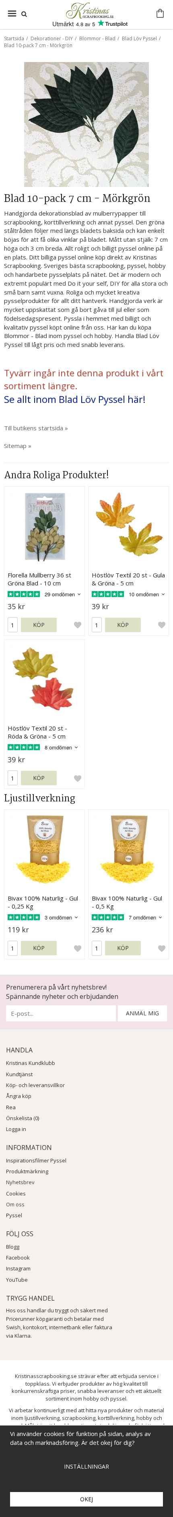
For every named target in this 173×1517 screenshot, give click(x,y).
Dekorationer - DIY (52, 38)
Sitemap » (17, 446)
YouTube (17, 1279)
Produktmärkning (27, 1171)
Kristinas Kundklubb (30, 1063)
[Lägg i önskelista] (77, 624)
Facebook (18, 1257)
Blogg (12, 1246)
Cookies (16, 1193)
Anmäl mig (142, 1013)
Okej (86, 1499)
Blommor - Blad (97, 38)
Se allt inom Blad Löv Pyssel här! (75, 399)
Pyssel (14, 1215)
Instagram (18, 1268)
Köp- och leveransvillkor (35, 1085)
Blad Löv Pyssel (139, 38)
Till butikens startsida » (36, 428)
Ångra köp (18, 1096)
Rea (11, 1107)
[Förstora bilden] (86, 124)
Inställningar (86, 1466)
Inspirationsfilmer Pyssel (36, 1160)
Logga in (16, 1129)
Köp (39, 625)
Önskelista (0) (22, 1118)
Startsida (14, 38)
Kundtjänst (19, 1074)
